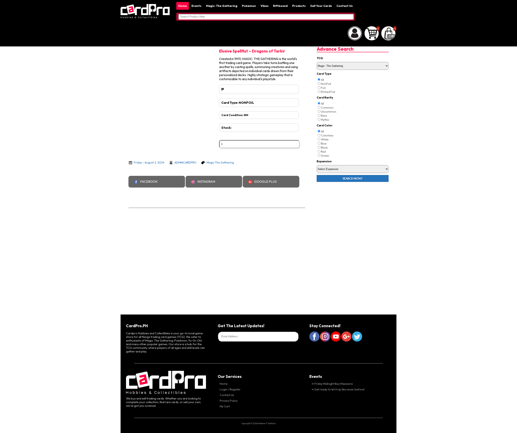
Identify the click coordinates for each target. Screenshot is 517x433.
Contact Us (344, 6)
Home (182, 6)
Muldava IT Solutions (267, 423)
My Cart (225, 406)
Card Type (324, 73)
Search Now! (352, 178)
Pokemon (249, 6)
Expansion (324, 161)
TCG (320, 58)
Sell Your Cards (321, 6)
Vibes (264, 6)
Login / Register (230, 389)
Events (196, 6)
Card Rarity (325, 97)
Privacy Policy (228, 401)
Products (299, 6)
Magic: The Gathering (221, 6)
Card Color (325, 125)
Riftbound (280, 6)
